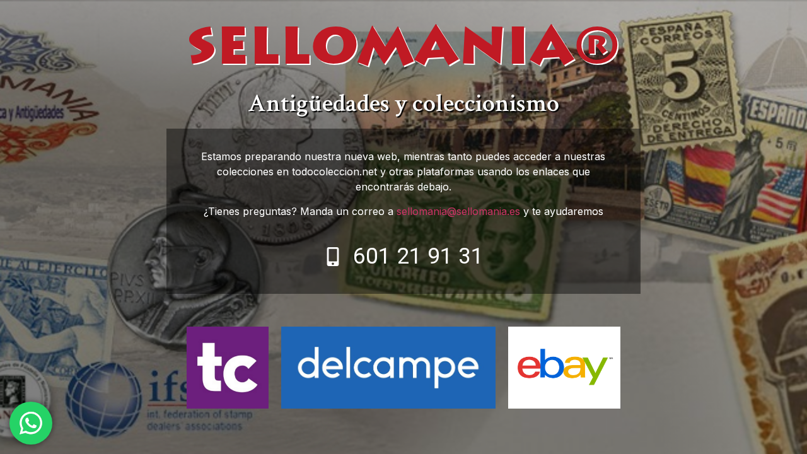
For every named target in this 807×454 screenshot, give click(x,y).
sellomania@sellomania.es (458, 211)
